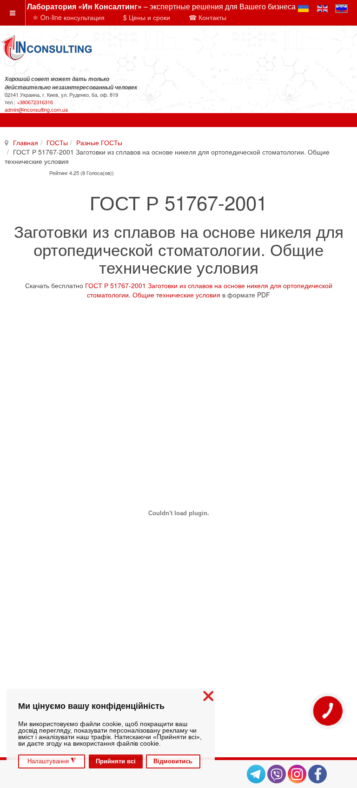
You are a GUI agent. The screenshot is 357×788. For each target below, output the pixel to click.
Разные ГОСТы (99, 142)
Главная (25, 142)
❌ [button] (208, 696)
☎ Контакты (207, 17)
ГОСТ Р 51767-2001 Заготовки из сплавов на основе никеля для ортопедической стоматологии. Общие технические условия (208, 290)
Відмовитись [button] (172, 761)
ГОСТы (57, 142)
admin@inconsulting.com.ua (36, 109)
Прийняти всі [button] (116, 761)
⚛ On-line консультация (69, 17)
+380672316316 (35, 102)
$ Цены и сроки (146, 17)
